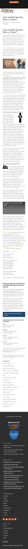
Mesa (5, 503)
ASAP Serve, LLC (14, 251)
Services (6, 530)
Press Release (6, 397)
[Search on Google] (14, 425)
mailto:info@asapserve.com (9, 351)
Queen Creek (7, 508)
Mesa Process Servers (8, 389)
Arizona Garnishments (8, 365)
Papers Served (6, 392)
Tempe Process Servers (9, 404)
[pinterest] (9, 519)
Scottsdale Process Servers (9, 401)
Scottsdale (6, 510)
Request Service (14, 2)
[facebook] (4, 519)
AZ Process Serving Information (10, 373)
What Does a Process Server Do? (12, 462)
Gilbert (5, 498)
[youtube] (15, 519)
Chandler (6, 496)
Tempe (5, 512)
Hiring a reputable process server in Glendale (14, 47)
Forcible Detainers (7, 382)
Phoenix (6, 505)
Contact (6, 535)
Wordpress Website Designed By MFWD (13, 545)
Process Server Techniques (9, 399)
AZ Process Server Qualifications (11, 370)
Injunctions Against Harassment (10, 387)
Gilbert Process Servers (8, 385)
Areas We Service (8, 493)
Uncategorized (6, 406)
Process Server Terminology (11, 479)
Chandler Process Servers (9, 377)
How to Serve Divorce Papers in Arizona (13, 454)
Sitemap (5, 541)
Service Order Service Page (11, 464)
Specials (6, 533)
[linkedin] (7, 519)
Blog (4, 375)
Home (5, 525)
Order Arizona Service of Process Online (13, 314)
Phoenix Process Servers (9, 394)
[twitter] (12, 519)
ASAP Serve (6, 232)
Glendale (6, 500)
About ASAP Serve (8, 528)
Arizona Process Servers (9, 368)
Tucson (5, 515)
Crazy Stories (6, 380)
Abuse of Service (7, 363)
